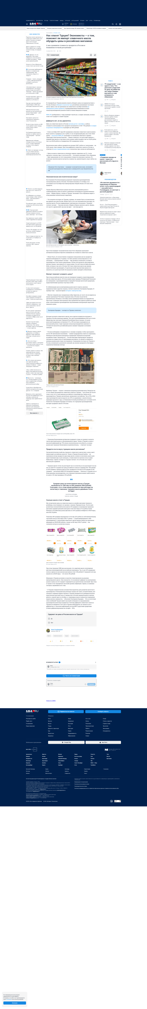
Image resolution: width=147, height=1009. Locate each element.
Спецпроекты (106, 731)
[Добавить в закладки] (90, 55)
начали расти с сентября (76, 124)
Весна (49, 723)
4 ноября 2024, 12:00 (50, 51)
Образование (71, 736)
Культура (70, 723)
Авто (49, 718)
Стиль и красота (107, 721)
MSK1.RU (49, 114)
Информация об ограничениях (81, 782)
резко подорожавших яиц (61, 149)
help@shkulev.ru (36, 791)
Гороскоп (67, 20)
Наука (69, 731)
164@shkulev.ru (43, 789)
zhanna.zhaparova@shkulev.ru (32, 795)
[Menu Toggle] (27, 24)
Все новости (35, 34)
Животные (51, 733)
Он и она (88, 718)
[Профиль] (120, 24)
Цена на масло (74, 635)
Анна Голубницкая (57, 629)
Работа (87, 728)
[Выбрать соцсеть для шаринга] (94, 55)
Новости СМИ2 (51, 700)
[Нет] (49, 623)
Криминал (71, 721)
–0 (94, 672)
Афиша (62, 20)
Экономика (106, 728)
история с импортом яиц (73, 290)
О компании (29, 723)
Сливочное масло (58, 635)
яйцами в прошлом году (64, 105)
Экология (105, 726)
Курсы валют (75, 20)
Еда (49, 731)
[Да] (49, 619)
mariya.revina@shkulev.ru (31, 797)
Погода (46, 20)
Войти (51, 684)
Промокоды (97, 20)
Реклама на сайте (31, 718)
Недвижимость (30, 20)
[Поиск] (113, 24)
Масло (49, 635)
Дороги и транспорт (53, 728)
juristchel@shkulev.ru (61, 790)
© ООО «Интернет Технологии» (50, 801)
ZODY (87, 20)
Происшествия (90, 726)
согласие (8, 999)
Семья (87, 736)
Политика (88, 723)
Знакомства (39, 20)
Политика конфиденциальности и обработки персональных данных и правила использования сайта (96, 788)
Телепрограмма (54, 20)
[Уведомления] (116, 24)
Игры (91, 20)
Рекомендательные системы (80, 786)
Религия (88, 733)
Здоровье (50, 736)
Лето (69, 726)
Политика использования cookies (81, 784)
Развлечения (89, 731)
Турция (66, 635)
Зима (69, 718)
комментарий (54, 55)
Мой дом (70, 728)
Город (49, 726)
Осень (87, 721)
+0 (90, 672)
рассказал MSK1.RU (58, 135)
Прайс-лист (29, 721)
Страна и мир (106, 723)
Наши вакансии (30, 726)
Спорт (104, 718)
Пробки (82, 20)
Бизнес (50, 721)
